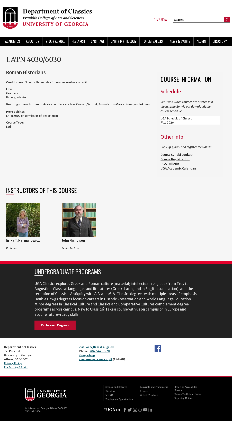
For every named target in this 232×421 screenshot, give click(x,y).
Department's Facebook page (158, 348)
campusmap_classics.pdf (95, 359)
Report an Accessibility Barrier (185, 388)
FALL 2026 (167, 122)
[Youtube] (145, 410)
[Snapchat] (140, 410)
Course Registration (175, 159)
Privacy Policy (13, 363)
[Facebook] (125, 410)
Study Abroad (55, 41)
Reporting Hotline (183, 398)
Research (78, 41)
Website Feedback (149, 395)
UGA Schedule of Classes (176, 118)
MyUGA (109, 395)
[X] (130, 410)
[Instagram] (135, 410)
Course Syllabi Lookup (176, 155)
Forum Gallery (153, 41)
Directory (220, 41)
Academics (12, 41)
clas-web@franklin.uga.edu (97, 347)
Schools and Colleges (116, 387)
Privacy (144, 391)
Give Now (160, 19)
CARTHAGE (97, 41)
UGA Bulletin (169, 164)
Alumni (202, 41)
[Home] (57, 17)
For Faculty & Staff (16, 367)
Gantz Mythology (123, 41)
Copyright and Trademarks (154, 387)
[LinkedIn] (150, 410)
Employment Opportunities (119, 399)
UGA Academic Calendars (178, 168)
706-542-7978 (100, 351)
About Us (32, 41)
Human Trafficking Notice (187, 394)
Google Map (87, 355)
